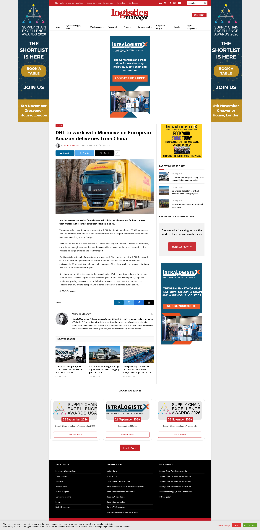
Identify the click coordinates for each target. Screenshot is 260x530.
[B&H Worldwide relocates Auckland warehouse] (164, 203)
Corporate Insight (160, 27)
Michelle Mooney (71, 145)
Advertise (121, 3)
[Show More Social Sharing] (117, 153)
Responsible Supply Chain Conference (175, 491)
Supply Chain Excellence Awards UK (180, 426)
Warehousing (96, 27)
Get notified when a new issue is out (122, 512)
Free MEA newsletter (116, 502)
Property (127, 27)
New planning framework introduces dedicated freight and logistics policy (137, 369)
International (144, 27)
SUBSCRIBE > (199, 15)
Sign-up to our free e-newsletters (69, 3)
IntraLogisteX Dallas (127, 426)
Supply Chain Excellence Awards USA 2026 (75, 426)
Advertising (112, 471)
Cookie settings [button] (223, 525)
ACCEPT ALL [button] (249, 525)
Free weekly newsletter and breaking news (125, 486)
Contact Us (133, 3)
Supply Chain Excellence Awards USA (175, 476)
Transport (112, 27)
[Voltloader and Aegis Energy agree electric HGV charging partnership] (104, 354)
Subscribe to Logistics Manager (100, 3)
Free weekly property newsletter (121, 491)
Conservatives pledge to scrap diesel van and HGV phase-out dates (69, 369)
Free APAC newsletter (117, 507)
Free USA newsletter (116, 497)
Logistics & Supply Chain (73, 27)
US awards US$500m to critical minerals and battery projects (185, 192)
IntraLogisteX (165, 497)
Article (59, 126)
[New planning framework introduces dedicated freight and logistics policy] (138, 354)
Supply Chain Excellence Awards (173, 471)
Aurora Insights (62, 491)
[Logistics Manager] (130, 15)
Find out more (75, 434)
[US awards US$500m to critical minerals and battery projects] (164, 190)
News (58, 27)
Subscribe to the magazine (118, 481)
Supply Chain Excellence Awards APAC (175, 486)
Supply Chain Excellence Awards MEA (175, 481)
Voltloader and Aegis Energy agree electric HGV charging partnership (104, 369)
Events (177, 27)
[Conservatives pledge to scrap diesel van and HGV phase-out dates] (71, 354)
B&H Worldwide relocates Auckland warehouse (187, 205)
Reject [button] (236, 525)
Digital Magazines (191, 27)
